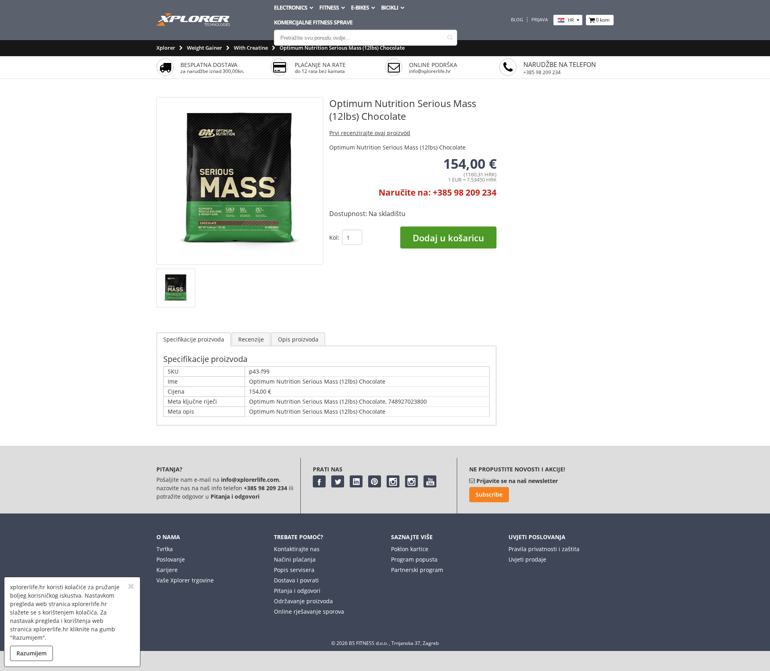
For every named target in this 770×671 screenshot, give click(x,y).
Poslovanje (170, 559)
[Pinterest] (374, 481)
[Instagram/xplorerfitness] (411, 481)
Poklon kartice (409, 549)
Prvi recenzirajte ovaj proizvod (369, 133)
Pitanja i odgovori (297, 590)
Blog (517, 19)
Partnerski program (417, 570)
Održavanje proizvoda (303, 601)
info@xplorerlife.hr (430, 71)
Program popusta (414, 559)
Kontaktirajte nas (297, 549)
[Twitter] (337, 481)
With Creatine (251, 47)
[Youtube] (430, 481)
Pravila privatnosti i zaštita (544, 549)
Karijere (167, 570)
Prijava (539, 19)
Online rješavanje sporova (309, 611)
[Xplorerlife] (194, 24)
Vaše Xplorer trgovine (185, 580)
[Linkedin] (356, 481)
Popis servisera (294, 570)
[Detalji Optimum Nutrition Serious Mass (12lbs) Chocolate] (326, 425)
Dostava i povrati (296, 580)
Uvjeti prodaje (527, 559)
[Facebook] (319, 481)
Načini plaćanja (295, 559)
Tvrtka (164, 549)
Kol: (334, 237)
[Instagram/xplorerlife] (393, 481)
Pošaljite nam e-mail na (188, 479)
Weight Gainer (204, 47)
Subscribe (489, 494)
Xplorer (165, 47)
